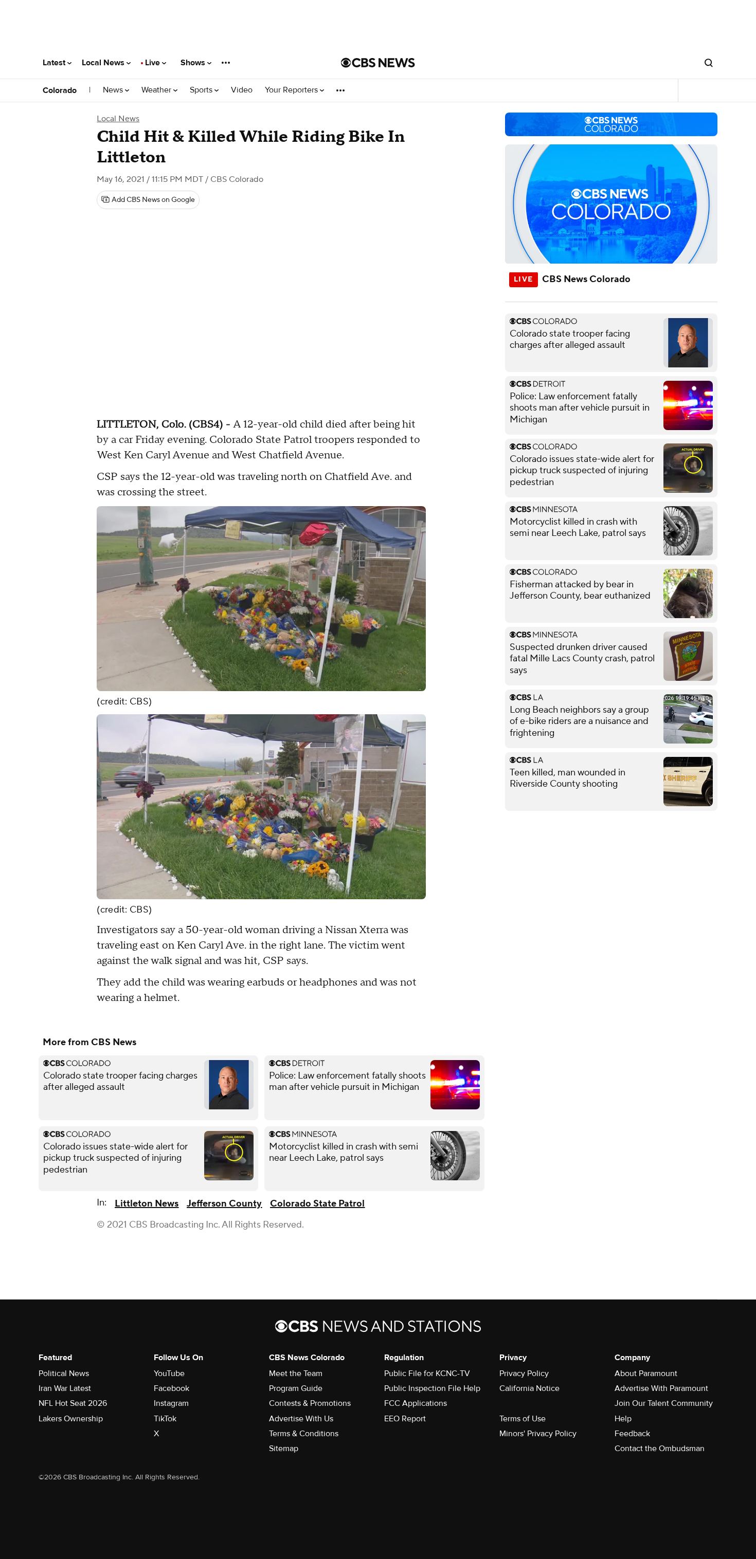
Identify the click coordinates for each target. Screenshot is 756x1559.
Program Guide (295, 1388)
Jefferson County (224, 1204)
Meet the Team (295, 1373)
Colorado (60, 90)
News (114, 90)
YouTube (169, 1373)
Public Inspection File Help (432, 1388)
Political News (64, 1373)
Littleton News (146, 1204)
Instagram (171, 1403)
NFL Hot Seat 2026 (73, 1403)
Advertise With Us (301, 1419)
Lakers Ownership (71, 1419)
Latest (55, 63)
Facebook (171, 1388)
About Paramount (646, 1373)
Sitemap (283, 1448)
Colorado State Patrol (317, 1204)
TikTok (165, 1419)
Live (153, 63)
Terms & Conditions (303, 1434)
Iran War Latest (65, 1388)
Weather (157, 90)
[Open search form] (708, 62)
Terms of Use (522, 1419)
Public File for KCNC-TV (427, 1373)
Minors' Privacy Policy (538, 1434)
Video (242, 90)
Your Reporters (292, 90)
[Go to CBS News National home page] (378, 63)
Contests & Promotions (310, 1403)
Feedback (632, 1434)
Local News (104, 63)
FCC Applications (415, 1403)
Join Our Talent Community (664, 1403)
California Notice (529, 1388)
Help (623, 1419)
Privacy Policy (524, 1373)
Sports (202, 90)
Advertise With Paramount (661, 1388)
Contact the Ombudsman (660, 1448)
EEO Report (405, 1419)
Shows (194, 63)
